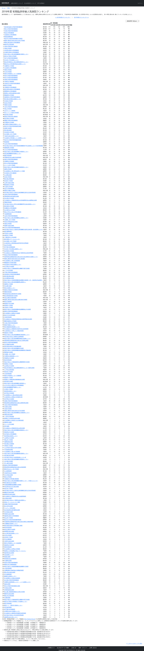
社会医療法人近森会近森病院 (12, 578)
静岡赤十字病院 (8, 364)
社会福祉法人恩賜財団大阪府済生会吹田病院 (16, 329)
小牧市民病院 (8, 568)
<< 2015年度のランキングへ (62, 17)
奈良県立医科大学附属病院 (11, 50)
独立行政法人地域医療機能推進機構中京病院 (16, 566)
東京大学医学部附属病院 (11, 29)
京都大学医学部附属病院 (11, 31)
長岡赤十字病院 (8, 305)
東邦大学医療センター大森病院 (12, 73)
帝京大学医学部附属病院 (11, 163)
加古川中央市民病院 (9, 315)
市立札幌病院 (8, 539)
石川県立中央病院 (9, 266)
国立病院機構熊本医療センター (12, 153)
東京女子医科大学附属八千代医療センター (15, 601)
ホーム (3, 8)
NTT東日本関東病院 (9, 247)
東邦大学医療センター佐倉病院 (12, 543)
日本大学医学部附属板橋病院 (12, 227)
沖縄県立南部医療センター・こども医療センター (17, 582)
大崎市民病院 (8, 317)
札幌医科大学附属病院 (10, 208)
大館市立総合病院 (9, 541)
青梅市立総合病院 (9, 514)
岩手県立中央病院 (9, 399)
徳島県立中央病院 (9, 545)
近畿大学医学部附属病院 (11, 401)
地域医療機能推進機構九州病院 (12, 484)
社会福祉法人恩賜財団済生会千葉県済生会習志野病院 (18, 253)
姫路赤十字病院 (8, 377)
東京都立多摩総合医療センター (12, 99)
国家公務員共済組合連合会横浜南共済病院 (15, 299)
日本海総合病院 (8, 512)
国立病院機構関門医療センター (12, 387)
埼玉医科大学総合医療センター (12, 264)
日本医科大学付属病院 (10, 173)
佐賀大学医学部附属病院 (11, 194)
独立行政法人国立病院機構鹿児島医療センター (17, 334)
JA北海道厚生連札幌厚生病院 (12, 510)
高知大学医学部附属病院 (11, 255)
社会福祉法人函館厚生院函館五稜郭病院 (15, 613)
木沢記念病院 (8, 535)
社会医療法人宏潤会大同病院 (12, 549)
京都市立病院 (8, 407)
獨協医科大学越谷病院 (10, 262)
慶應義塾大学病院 (9, 147)
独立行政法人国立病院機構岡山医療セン (15, 282)
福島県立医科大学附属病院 (11, 516)
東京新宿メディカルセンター (12, 239)
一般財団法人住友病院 (10, 237)
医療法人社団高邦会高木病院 (12, 418)
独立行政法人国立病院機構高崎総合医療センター (17, 338)
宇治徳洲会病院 (8, 449)
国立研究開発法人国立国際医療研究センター (16, 62)
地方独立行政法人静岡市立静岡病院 (14, 336)
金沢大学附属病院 (9, 188)
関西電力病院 (8, 422)
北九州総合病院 (8, 475)
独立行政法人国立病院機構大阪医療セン (15, 383)
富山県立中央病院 (9, 198)
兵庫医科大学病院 (9, 122)
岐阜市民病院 (8, 360)
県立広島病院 (8, 301)
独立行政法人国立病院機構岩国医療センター (16, 430)
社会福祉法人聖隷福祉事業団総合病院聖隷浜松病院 (18, 319)
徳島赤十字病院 (8, 333)
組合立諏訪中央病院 (9, 529)
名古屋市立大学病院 (9, 210)
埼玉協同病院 (8, 607)
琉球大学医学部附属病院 (11, 562)
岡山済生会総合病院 (9, 572)
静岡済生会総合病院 (9, 494)
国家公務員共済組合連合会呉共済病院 (14, 410)
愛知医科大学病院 (9, 184)
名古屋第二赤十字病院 (10, 134)
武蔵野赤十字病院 (9, 66)
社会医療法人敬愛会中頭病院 (12, 313)
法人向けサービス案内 (63, 648)
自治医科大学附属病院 (10, 68)
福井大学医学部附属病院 (11, 159)
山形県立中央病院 (9, 366)
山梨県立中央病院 (9, 438)
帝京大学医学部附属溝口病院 (12, 586)
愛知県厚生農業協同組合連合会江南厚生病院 (16, 340)
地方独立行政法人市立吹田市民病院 (14, 615)
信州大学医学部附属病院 (11, 107)
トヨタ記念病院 (8, 270)
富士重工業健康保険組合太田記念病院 (14, 592)
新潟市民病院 (8, 527)
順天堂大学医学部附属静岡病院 (12, 520)
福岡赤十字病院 (8, 284)
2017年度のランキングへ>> (81, 17)
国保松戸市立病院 (9, 303)
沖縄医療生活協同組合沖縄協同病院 (14, 570)
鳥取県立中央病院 (9, 432)
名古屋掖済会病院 (9, 344)
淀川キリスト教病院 (9, 110)
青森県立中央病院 (9, 358)
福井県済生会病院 (9, 553)
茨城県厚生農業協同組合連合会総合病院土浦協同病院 (18, 521)
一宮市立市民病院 (9, 416)
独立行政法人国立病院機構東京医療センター (16, 54)
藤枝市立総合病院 (9, 492)
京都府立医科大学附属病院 (11, 52)
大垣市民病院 (8, 373)
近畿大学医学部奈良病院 (11, 504)
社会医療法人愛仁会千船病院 (12, 451)
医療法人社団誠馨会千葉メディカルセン (15, 551)
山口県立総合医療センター (11, 533)
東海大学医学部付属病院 (11, 116)
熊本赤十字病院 (8, 371)
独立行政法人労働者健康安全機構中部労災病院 (17, 599)
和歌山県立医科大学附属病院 (12, 42)
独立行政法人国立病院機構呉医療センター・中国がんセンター (21, 481)
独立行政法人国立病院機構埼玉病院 (14, 348)
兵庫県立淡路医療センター (11, 356)
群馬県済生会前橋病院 (10, 558)
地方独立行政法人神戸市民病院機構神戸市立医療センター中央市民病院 (23, 146)
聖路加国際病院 (8, 36)
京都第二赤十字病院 (9, 220)
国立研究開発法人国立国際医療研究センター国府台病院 (19, 368)
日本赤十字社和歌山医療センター (13, 249)
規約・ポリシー (83, 648)
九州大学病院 (8, 72)
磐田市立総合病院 (9, 594)
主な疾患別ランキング (30, 3)
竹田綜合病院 (8, 588)
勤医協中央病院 (8, 352)
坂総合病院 (7, 584)
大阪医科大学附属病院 (10, 35)
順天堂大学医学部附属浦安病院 (12, 126)
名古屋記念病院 (8, 461)
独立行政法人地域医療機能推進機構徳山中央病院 (17, 309)
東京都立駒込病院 (9, 276)
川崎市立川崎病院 (9, 81)
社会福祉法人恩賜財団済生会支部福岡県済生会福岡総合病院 (20, 200)
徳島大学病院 (8, 223)
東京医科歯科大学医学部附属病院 (13, 27)
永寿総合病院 (8, 498)
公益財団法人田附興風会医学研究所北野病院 (16, 243)
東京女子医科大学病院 (10, 56)
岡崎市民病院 (8, 292)
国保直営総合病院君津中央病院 (12, 294)
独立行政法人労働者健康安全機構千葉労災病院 (17, 268)
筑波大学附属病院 (9, 33)
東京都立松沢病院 (9, 455)
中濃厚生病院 (8, 560)
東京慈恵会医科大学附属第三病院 (13, 525)
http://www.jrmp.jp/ (29, 619)
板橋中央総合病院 (9, 225)
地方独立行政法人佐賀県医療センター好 (15, 457)
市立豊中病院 (8, 286)
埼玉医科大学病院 (9, 132)
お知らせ (73, 648)
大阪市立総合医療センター (11, 136)
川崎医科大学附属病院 (10, 87)
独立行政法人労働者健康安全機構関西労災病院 (17, 362)
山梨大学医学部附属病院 (11, 216)
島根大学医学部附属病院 (11, 465)
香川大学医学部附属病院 (11, 77)
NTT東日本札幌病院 (9, 609)
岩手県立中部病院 (9, 393)
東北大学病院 (8, 477)
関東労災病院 (8, 105)
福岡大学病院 (8, 169)
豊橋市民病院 (8, 202)
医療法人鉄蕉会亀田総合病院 (12, 93)
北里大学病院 (8, 177)
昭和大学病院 (8, 70)
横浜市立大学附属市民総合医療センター (15, 64)
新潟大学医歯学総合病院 (11, 221)
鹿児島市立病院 (8, 381)
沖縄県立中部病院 (9, 161)
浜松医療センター (9, 555)
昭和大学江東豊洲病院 (10, 564)
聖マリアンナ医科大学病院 (11, 112)
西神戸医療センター (9, 325)
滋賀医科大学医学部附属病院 (12, 97)
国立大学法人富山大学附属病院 (12, 212)
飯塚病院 (6, 142)
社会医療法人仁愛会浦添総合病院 (13, 395)
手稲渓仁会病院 (8, 233)
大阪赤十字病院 (8, 307)
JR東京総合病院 (8, 414)
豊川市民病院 (8, 603)
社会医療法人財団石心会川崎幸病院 (14, 420)
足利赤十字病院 (8, 537)
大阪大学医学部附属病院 (11, 405)
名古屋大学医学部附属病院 (11, 580)
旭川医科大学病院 (9, 118)
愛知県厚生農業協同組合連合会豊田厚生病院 (16, 403)
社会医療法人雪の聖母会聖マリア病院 (14, 171)
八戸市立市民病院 (9, 370)
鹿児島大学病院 (8, 114)
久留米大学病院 (8, 186)
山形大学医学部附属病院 (11, 144)
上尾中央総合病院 (9, 183)
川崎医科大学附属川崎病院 (11, 479)
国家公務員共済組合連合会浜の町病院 (14, 259)
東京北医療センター (9, 288)
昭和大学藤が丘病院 (9, 190)
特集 (8, 8)
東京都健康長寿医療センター (12, 327)
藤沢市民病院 (8, 155)
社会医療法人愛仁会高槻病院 (12, 260)
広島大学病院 (8, 103)
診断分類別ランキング (17, 3)
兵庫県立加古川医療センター (12, 611)
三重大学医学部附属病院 (11, 323)
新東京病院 (7, 557)
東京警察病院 (8, 231)
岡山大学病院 (8, 109)
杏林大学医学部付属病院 (11, 46)
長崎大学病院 (8, 48)
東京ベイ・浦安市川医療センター (13, 605)
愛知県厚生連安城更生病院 (11, 196)
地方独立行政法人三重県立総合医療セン (15, 500)
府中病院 (6, 426)
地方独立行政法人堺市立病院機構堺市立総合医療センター (20, 204)
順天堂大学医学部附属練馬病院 (12, 140)
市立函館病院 (8, 574)
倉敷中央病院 (8, 128)
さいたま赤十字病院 (9, 165)
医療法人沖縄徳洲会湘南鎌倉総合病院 (14, 379)
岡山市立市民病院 (9, 595)
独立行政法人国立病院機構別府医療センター (16, 459)
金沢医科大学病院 (9, 251)
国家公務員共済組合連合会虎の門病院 (14, 40)
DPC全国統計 (41, 3)
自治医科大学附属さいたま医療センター (15, 138)
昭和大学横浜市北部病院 (11, 290)
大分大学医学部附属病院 (11, 149)
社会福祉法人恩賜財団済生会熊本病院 (14, 428)
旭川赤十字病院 (8, 488)
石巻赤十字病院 (8, 181)
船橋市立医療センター (10, 576)
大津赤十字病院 (8, 389)
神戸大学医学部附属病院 (11, 58)
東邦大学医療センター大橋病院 (12, 375)
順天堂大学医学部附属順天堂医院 (13, 38)
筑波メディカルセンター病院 (12, 502)
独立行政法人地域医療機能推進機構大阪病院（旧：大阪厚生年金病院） (23, 280)
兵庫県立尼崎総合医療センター (12, 124)
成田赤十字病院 (8, 235)
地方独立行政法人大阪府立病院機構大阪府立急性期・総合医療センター (23, 229)
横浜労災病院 (8, 85)
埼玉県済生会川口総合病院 (11, 486)
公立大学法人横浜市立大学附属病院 (14, 385)
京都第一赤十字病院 (9, 354)
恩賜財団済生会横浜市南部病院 (12, 157)
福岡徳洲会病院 (8, 442)
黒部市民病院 (8, 547)
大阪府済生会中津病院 (10, 473)
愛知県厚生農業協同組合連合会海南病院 (15, 467)
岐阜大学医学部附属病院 (11, 342)
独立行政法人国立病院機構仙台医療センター (16, 218)
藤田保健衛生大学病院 (10, 321)
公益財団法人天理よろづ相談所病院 (14, 331)
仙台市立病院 (8, 245)
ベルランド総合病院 (9, 508)
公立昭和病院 (8, 471)
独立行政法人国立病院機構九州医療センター (16, 151)
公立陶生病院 (8, 175)
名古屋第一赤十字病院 (10, 241)
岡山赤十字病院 (8, 440)
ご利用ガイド (51, 648)
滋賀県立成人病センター (11, 617)
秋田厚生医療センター (10, 391)
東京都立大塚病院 (9, 444)
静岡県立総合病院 (9, 531)
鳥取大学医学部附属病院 (11, 311)
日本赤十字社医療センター (11, 60)
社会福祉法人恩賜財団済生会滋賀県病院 (15, 496)
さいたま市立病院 (9, 424)
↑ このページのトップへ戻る (134, 643)
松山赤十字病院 (8, 518)
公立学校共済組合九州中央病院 (12, 447)
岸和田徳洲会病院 (9, 590)
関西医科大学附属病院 (10, 91)
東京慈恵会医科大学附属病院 (12, 89)
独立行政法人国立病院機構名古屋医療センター (17, 412)
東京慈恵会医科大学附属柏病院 (12, 346)
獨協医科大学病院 (9, 95)
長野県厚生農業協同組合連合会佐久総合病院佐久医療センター (21, 257)
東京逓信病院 (8, 130)
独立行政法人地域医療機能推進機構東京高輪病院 (17, 350)
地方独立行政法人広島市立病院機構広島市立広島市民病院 (20, 192)
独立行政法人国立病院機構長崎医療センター (16, 167)
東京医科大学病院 (9, 206)
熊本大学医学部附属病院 (11, 75)
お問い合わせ (93, 648)
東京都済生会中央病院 (10, 482)
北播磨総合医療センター (11, 523)
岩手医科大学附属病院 (10, 434)
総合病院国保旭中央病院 (11, 296)
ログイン (140, 3)
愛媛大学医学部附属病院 (11, 120)
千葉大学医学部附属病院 (11, 272)
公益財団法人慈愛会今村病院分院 (13, 397)
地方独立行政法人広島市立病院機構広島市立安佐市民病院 (20, 490)
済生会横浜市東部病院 (10, 297)
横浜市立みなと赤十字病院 (11, 469)
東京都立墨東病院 (9, 179)
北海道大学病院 (8, 101)
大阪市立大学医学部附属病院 (12, 83)
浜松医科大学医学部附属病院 (12, 274)
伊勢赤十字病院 (8, 445)
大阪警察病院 (8, 214)
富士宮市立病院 (8, 506)
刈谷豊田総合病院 (9, 278)
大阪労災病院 (8, 408)
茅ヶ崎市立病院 (8, 463)
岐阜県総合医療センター (11, 436)
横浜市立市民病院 (9, 44)
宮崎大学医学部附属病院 (11, 79)
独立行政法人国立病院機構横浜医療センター (16, 453)
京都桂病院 (7, 597)
